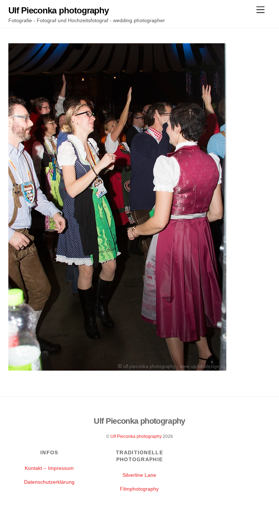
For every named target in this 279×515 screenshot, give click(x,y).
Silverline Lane (139, 475)
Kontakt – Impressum (49, 468)
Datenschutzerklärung (49, 482)
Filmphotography (139, 489)
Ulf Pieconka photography (136, 436)
